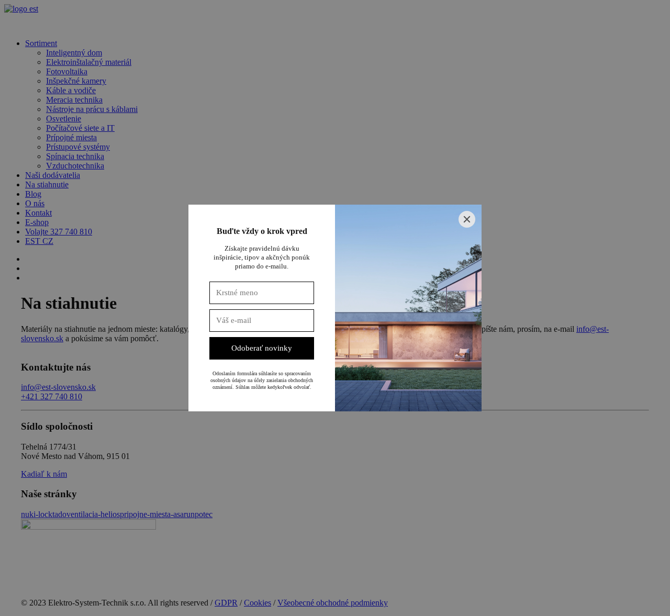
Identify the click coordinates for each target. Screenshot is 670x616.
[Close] (467, 219)
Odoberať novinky (261, 348)
